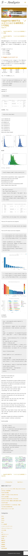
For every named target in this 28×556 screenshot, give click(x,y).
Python (2, 520)
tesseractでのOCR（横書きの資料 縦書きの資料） (11, 500)
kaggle (2, 27)
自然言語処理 (4, 548)
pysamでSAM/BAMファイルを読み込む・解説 (10, 504)
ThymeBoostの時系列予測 (6, 506)
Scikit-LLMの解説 (5, 496)
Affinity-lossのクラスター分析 (7, 508)
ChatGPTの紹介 (4, 502)
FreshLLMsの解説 (5, 492)
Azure (2, 516)
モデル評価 (3, 530)
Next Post (20, 482)
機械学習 (3, 540)
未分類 (2, 538)
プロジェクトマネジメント (6, 528)
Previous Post (8, 482)
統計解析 (3, 546)
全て (5, 27)
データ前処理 (4, 524)
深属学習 (3, 542)
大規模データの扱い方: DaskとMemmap (9, 494)
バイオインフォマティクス (6, 526)
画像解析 (3, 544)
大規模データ (4, 536)
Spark (2, 522)
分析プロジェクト (5, 534)
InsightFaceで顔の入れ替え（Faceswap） (10, 498)
